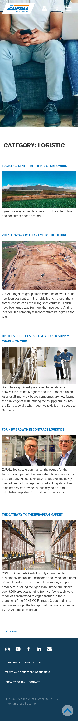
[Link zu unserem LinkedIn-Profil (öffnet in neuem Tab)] (39, 649)
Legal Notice (32, 662)
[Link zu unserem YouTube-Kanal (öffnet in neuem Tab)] (18, 649)
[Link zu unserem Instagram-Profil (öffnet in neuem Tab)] (7, 649)
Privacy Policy (15, 682)
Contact (34, 682)
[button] (57, 8)
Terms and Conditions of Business (27, 672)
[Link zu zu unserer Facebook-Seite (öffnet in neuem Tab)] (28, 649)
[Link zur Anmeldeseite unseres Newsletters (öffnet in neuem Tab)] (49, 649)
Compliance (12, 662)
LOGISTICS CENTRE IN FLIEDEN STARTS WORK (34, 166)
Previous (9, 631)
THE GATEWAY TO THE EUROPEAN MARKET (32, 514)
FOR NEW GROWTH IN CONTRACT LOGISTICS (33, 429)
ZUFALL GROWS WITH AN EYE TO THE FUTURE (34, 235)
